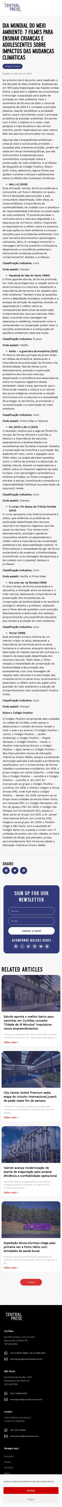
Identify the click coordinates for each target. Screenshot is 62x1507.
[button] (6, 870)
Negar (31, 1499)
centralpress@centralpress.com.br (26, 1359)
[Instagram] (22, 946)
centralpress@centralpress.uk (24, 1436)
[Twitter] (28, 946)
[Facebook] (16, 946)
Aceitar (31, 1490)
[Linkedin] (34, 946)
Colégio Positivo (13, 66)
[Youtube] (40, 946)
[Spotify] (47, 946)
